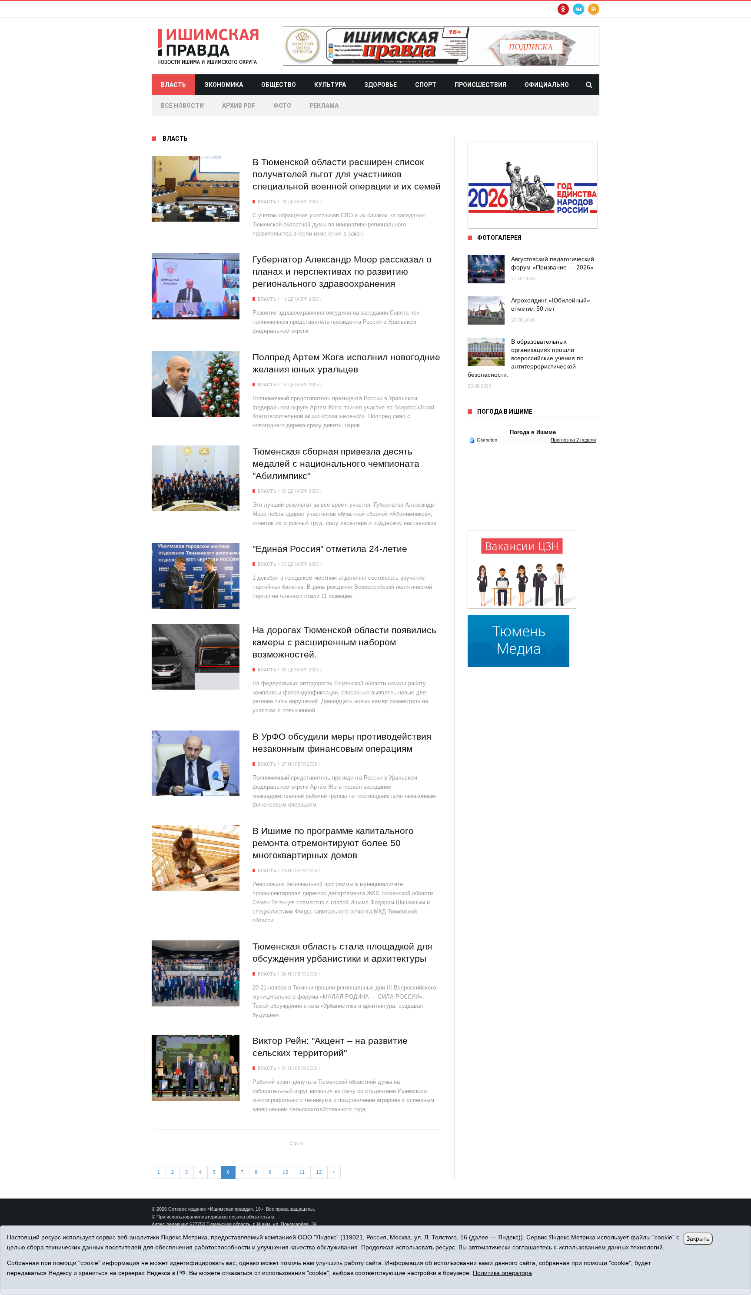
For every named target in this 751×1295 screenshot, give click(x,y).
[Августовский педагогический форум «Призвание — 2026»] (486, 269)
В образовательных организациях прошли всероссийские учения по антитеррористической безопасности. (526, 358)
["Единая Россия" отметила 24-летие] (195, 575)
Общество (278, 84)
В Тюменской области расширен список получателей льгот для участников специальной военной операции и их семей (347, 174)
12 (319, 1172)
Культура (330, 84)
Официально (547, 84)
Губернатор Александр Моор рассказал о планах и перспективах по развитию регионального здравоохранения (342, 271)
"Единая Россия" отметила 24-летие (330, 549)
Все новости (182, 105)
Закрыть (697, 1238)
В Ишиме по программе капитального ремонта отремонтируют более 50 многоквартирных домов (333, 843)
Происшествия (480, 84)
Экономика (223, 84)
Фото (282, 105)
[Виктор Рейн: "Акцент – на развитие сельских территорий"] (195, 1067)
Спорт (425, 84)
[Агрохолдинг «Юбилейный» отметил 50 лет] (486, 310)
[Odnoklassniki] (563, 9)
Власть (173, 84)
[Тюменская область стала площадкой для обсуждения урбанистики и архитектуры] (195, 973)
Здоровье (380, 84)
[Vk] (578, 9)
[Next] (334, 1172)
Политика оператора (502, 1272)
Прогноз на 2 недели (573, 439)
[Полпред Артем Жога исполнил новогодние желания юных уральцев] (195, 384)
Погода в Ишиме (533, 432)
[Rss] (593, 9)
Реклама (324, 105)
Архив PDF (238, 105)
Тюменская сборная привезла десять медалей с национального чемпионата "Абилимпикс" (336, 463)
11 (302, 1172)
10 (285, 1172)
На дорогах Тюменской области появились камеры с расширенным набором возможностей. (344, 642)
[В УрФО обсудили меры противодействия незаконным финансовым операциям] (195, 763)
